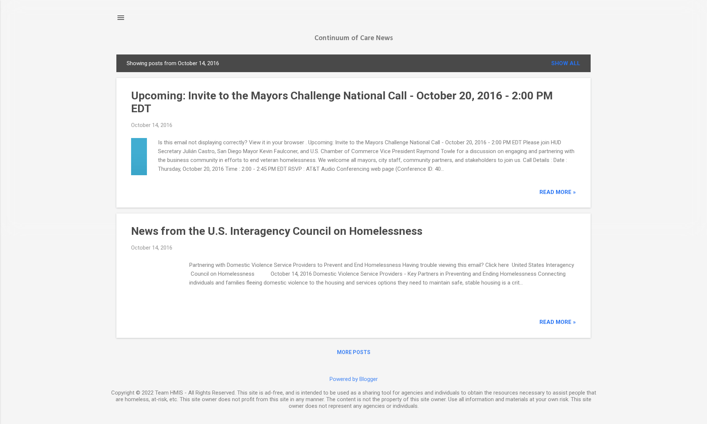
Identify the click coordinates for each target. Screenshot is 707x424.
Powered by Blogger (354, 379)
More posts (353, 352)
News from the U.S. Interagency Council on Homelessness (276, 231)
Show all (565, 63)
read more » (557, 192)
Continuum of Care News (353, 38)
